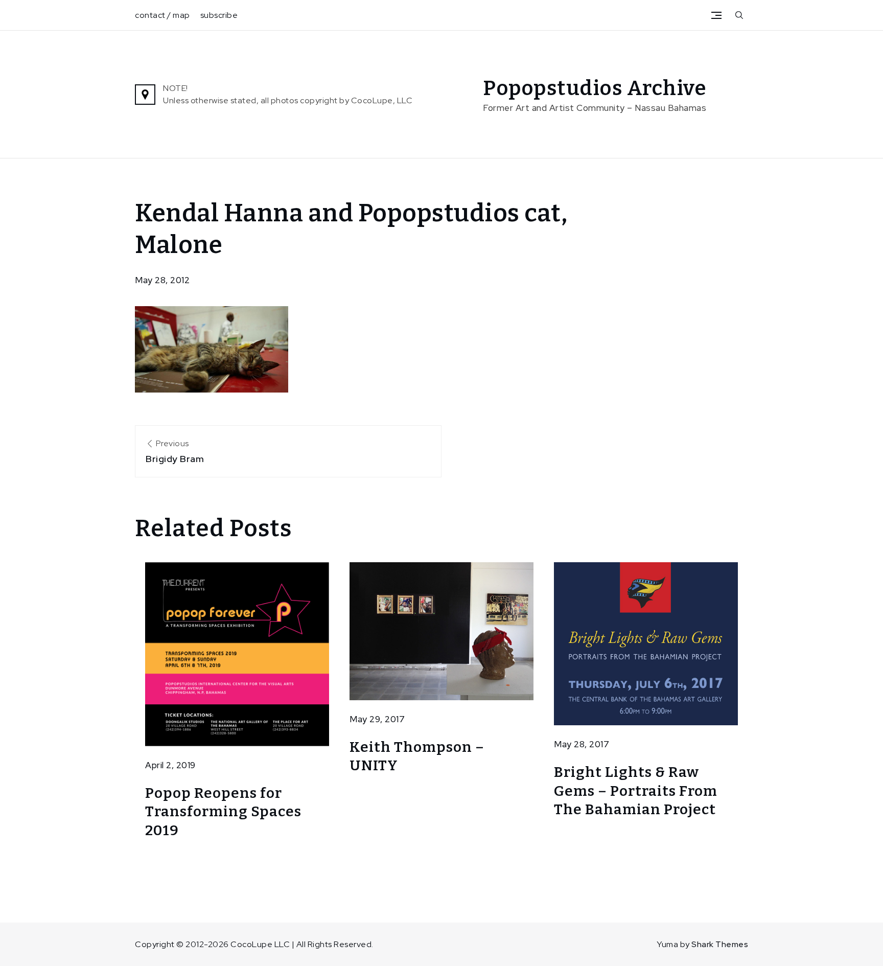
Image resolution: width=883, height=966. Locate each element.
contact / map (162, 15)
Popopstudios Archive (595, 88)
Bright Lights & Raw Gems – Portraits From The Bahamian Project (635, 791)
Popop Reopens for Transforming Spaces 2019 (223, 812)
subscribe (219, 15)
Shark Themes (719, 944)
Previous (175, 451)
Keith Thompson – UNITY (417, 756)
